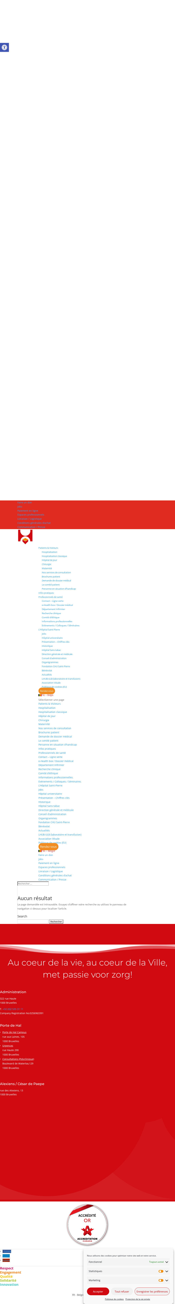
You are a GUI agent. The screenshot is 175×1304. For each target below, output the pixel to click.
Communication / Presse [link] (31, 527)
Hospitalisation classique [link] (54, 556)
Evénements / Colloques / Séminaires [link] (60, 625)
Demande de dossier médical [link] (56, 580)
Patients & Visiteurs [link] (48, 547)
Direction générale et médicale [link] (57, 654)
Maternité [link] (47, 568)
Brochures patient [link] (51, 576)
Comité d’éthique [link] (50, 617)
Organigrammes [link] (50, 662)
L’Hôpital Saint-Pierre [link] (49, 629)
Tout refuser (122, 1291)
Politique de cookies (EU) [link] (54, 686)
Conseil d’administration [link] (54, 658)
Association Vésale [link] (51, 682)
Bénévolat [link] (47, 670)
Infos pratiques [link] (46, 592)
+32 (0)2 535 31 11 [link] (13, 1009)
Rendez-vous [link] (46, 690)
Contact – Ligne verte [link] (52, 600)
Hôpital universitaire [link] (52, 637)
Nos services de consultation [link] (56, 572)
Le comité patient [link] (51, 584)
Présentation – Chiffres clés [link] (55, 641)
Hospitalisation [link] (49, 552)
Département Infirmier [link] (53, 609)
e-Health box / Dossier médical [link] (57, 605)
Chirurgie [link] (46, 564)
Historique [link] (47, 645)
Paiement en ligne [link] (27, 510)
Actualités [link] (47, 674)
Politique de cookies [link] (114, 1299)
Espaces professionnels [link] (30, 514)
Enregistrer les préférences (152, 1291)
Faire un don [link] (24, 502)
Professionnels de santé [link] (50, 597)
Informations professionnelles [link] (57, 621)
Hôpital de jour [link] (49, 560)
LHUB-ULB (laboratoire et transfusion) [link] (61, 678)
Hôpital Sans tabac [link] (51, 650)
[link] (4, 47)
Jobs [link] (19, 506)
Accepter (98, 1291)
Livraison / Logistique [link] (29, 518)
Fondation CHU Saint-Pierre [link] (56, 666)
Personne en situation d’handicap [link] (59, 588)
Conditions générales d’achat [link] (34, 522)
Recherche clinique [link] (51, 613)
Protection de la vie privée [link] (137, 1299)
